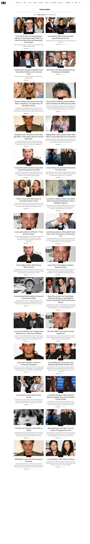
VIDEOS (47, 2)
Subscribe (67, 2)
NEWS (25, 2)
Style (29, 2)
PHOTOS (41, 2)
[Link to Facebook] (73, 2)
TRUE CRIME (53, 2)
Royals (35, 2)
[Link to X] (79, 2)
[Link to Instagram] (76, 2)
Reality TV (18, 2)
